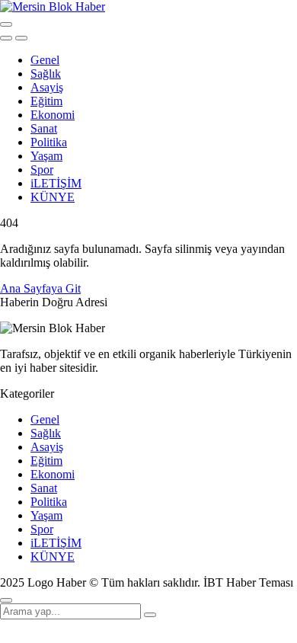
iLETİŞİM (55, 183)
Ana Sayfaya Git (40, 288)
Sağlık (45, 73)
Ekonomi (52, 114)
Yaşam (46, 155)
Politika (48, 142)
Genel (44, 59)
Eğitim (46, 100)
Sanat (43, 128)
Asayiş (46, 87)
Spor (41, 169)
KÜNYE (52, 196)
